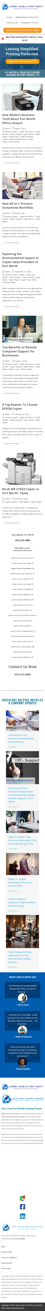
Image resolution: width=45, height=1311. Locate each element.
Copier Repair (14, 280)
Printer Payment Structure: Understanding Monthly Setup (21, 902)
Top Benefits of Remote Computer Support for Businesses (19, 351)
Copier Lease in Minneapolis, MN (22, 647)
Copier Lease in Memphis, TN (22, 594)
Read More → (13, 747)
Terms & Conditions (9, 1257)
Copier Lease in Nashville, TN (22, 579)
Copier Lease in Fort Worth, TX (22, 568)
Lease (9, 17)
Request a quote (30, 22)
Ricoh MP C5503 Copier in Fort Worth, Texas (20, 491)
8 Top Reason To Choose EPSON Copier (20, 407)
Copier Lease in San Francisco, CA (22, 574)
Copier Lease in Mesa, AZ (22, 621)
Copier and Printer (26, 131)
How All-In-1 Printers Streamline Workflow (17, 206)
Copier (21, 275)
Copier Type (26, 280)
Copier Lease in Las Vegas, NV (22, 584)
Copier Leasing (15, 134)
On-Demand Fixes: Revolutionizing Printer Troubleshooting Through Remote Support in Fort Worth (21, 795)
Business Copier (11, 131)
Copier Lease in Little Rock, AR (22, 657)
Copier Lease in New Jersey (22, 652)
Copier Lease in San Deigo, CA (22, 563)
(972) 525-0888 (22, 674)
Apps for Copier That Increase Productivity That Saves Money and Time (22, 840)
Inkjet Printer (14, 137)
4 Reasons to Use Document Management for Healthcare (21, 738)
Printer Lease (14, 369)
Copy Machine (6, 1263)
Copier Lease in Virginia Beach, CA (22, 631)
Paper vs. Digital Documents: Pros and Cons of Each (19, 882)
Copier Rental (28, 134)
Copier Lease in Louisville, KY (22, 589)
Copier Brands (14, 277)
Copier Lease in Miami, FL (22, 626)
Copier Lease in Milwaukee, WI (23, 600)
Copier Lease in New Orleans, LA (22, 636)
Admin (7, 128)
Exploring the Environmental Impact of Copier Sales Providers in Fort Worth (20, 260)
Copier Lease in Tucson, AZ (22, 605)
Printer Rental (14, 142)
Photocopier (6, 1268)
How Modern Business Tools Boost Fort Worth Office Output (19, 119)
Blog (3, 1246)
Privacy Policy (6, 1252)
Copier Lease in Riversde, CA (22, 641)
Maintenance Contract (27, 17)
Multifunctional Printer (17, 139)
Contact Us (12, 22)
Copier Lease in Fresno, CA (22, 610)
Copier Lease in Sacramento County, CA (22, 615)
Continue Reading (12, 162)
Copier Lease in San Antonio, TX (22, 558)
